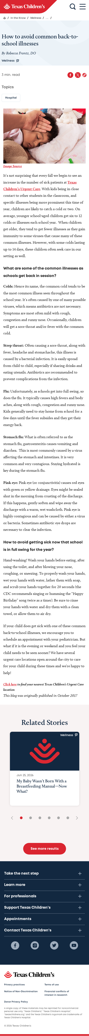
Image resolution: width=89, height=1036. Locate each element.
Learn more (14, 885)
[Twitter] (54, 945)
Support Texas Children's (27, 907)
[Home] (4, 18)
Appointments (17, 919)
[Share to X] (78, 75)
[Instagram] (34, 945)
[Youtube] (74, 945)
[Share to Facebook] (70, 75)
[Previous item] (13, 818)
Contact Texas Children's (27, 930)
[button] (84, 75)
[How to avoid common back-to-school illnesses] (28, 6)
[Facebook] (15, 945)
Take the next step (21, 873)
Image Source (12, 166)
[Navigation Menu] (82, 7)
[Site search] (73, 7)
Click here (10, 684)
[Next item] (75, 818)
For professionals (20, 896)
